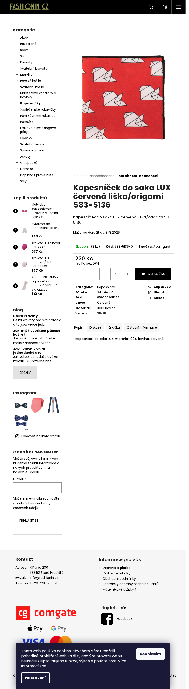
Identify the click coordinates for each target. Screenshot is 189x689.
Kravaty (26, 62)
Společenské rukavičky (38, 109)
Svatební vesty (32, 144)
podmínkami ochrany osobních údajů (31, 505)
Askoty (25, 156)
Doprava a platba (116, 567)
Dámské (26, 169)
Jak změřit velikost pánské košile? (36, 332)
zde (43, 666)
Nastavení (35, 677)
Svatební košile (32, 87)
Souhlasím (150, 654)
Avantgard (161, 246)
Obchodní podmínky (119, 578)
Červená (103, 302)
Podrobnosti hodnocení (137, 176)
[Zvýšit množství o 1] (127, 274)
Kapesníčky (30, 103)
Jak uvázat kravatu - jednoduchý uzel (31, 351)
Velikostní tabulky (116, 573)
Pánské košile (30, 81)
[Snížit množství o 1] (105, 274)
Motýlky (26, 74)
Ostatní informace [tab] (142, 327)
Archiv (25, 372)
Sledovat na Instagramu (40, 436)
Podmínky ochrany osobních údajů (131, 584)
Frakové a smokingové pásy (38, 130)
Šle (22, 56)
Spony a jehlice (32, 150)
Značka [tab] (114, 327)
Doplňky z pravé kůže (37, 175)
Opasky (26, 138)
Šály (23, 181)
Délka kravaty (25, 316)
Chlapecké (28, 162)
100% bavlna (106, 308)
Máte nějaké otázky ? (120, 589)
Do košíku (156, 273)
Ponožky (26, 121)
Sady (24, 50)
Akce (24, 37)
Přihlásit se (28, 520)
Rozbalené (28, 43)
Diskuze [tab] (95, 327)
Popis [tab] (78, 327)
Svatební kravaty (33, 68)
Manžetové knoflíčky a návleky (38, 95)
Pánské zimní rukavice (38, 115)
